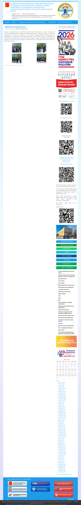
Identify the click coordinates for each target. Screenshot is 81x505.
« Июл (57, 380)
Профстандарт (62, 293)
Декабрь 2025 (62, 394)
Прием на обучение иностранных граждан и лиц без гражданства (66, 275)
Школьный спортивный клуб (65, 317)
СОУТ (59, 298)
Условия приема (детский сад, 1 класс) (66, 272)
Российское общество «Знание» (66, 157)
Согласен (76, 501)
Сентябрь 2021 (62, 472)
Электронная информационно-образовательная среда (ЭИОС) (66, 332)
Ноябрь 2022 (62, 450)
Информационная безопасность (66, 285)
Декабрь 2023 (62, 431)
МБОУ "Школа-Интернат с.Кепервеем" (19, 479)
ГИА (59, 296)
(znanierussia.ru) (66, 161)
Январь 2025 (62, 411)
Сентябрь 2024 (62, 417)
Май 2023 (61, 441)
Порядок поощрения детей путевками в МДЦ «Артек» (65, 312)
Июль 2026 (61, 383)
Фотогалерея (52, 22)
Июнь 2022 (61, 458)
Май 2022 (61, 459)
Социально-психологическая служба (65, 320)
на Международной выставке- (66, 158)
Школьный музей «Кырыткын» (66, 315)
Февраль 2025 (62, 409)
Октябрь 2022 (62, 452)
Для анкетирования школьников (66, 101)
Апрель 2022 (62, 461)
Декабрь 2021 (62, 467)
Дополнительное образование (66, 325)
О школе (60, 323)
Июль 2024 (61, 420)
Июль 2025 (61, 402)
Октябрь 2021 (62, 470)
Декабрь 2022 (62, 449)
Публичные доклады (63, 309)
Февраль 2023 (62, 446)
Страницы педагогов (63, 289)
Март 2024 (61, 426)
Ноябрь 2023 (62, 432)
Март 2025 (61, 408)
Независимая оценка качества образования (66, 306)
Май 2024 (61, 423)
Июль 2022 (61, 456)
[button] (76, 22)
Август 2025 (62, 400)
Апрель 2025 (62, 406)
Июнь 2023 (61, 440)
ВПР (59, 300)
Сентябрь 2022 (62, 453)
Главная (7, 22)
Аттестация (61, 280)
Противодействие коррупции (65, 287)
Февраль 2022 (62, 464)
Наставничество (62, 278)
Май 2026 (61, 386)
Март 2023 (61, 444)
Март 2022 (61, 462)
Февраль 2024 (62, 428)
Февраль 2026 (62, 391)
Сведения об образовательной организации (32, 22)
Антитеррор (61, 283)
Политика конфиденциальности (64, 474)
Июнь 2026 (61, 385)
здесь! (65, 193)
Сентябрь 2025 (62, 399)
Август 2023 (62, 437)
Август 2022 (62, 455)
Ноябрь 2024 (62, 414)
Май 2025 (61, 405)
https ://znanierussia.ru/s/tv (66, 164)
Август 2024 (62, 418)
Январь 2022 (62, 466)
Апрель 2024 (62, 424)
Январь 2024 (62, 429)
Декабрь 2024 (62, 412)
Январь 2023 (62, 447)
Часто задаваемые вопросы (65, 327)
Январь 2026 (62, 393)
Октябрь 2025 (62, 397)
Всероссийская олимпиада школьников (65, 303)
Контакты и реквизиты (64, 22)
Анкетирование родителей (66, 117)
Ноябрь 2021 (62, 469)
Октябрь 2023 (62, 434)
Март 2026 (61, 390)
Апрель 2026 (62, 388)
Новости (14, 22)
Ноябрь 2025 (62, 396)
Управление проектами (64, 291)
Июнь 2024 (61, 421)
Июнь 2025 (61, 403)
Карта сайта (61, 330)
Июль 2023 (61, 438)
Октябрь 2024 (62, 415)
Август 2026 (62, 382)
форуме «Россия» (66, 160)
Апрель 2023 (62, 443)
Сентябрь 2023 (62, 435)
